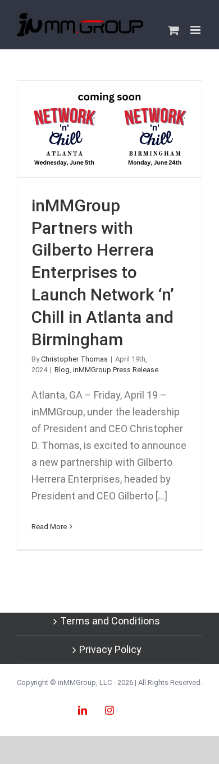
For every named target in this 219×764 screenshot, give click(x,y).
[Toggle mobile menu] (196, 30)
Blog (62, 369)
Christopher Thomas (74, 359)
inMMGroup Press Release (115, 369)
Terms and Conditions (110, 621)
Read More (49, 526)
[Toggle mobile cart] (173, 30)
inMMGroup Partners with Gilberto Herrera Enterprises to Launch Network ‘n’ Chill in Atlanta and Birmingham (110, 129)
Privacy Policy (110, 649)
